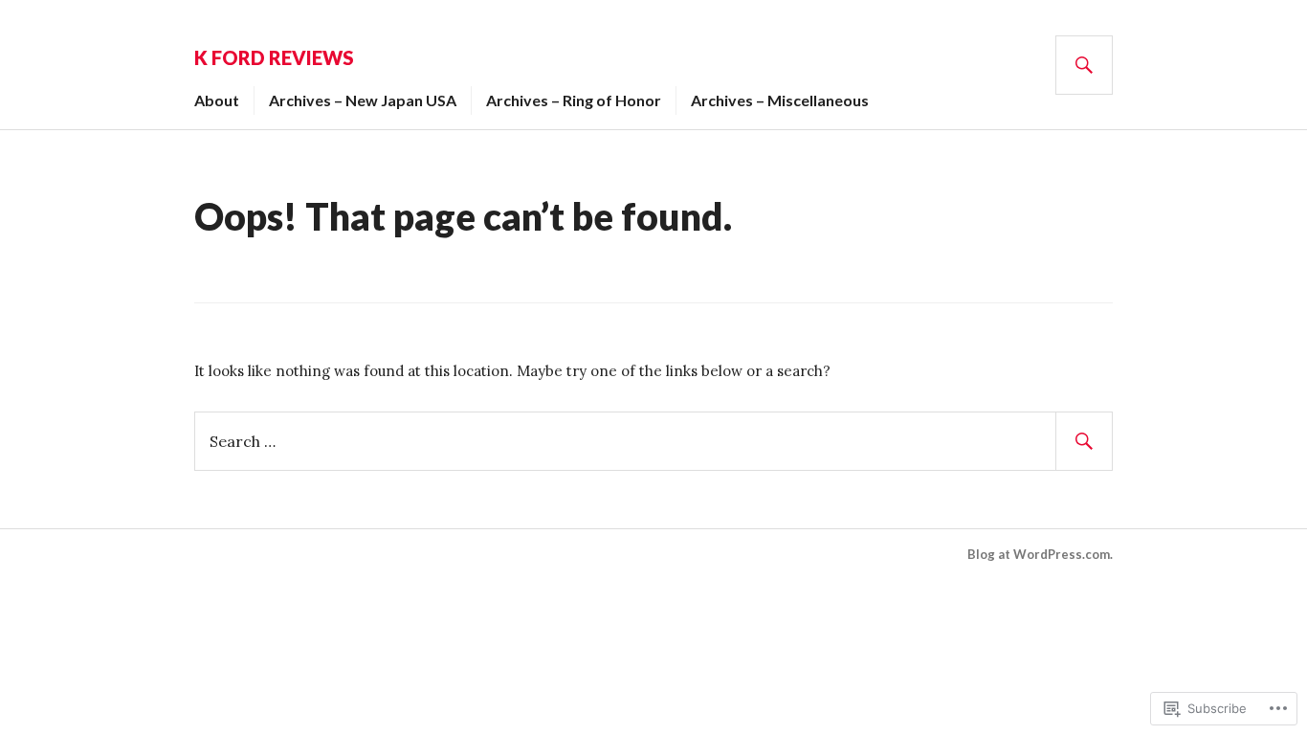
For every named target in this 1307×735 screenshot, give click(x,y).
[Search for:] (653, 440)
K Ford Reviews (274, 57)
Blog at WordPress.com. (1040, 554)
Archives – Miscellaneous (780, 100)
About (216, 100)
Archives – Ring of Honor (573, 100)
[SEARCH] (1084, 65)
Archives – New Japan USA (362, 100)
